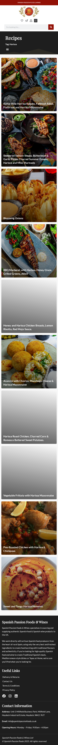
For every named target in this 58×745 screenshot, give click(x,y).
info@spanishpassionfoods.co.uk (22, 721)
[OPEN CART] (26, 20)
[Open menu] (36, 21)
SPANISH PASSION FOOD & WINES (29, 2)
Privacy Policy (8, 690)
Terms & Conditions (11, 685)
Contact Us (7, 681)
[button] (7, 49)
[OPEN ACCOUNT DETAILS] (31, 20)
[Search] (51, 27)
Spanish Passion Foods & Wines (25, 622)
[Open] (22, 20)
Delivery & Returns (11, 677)
